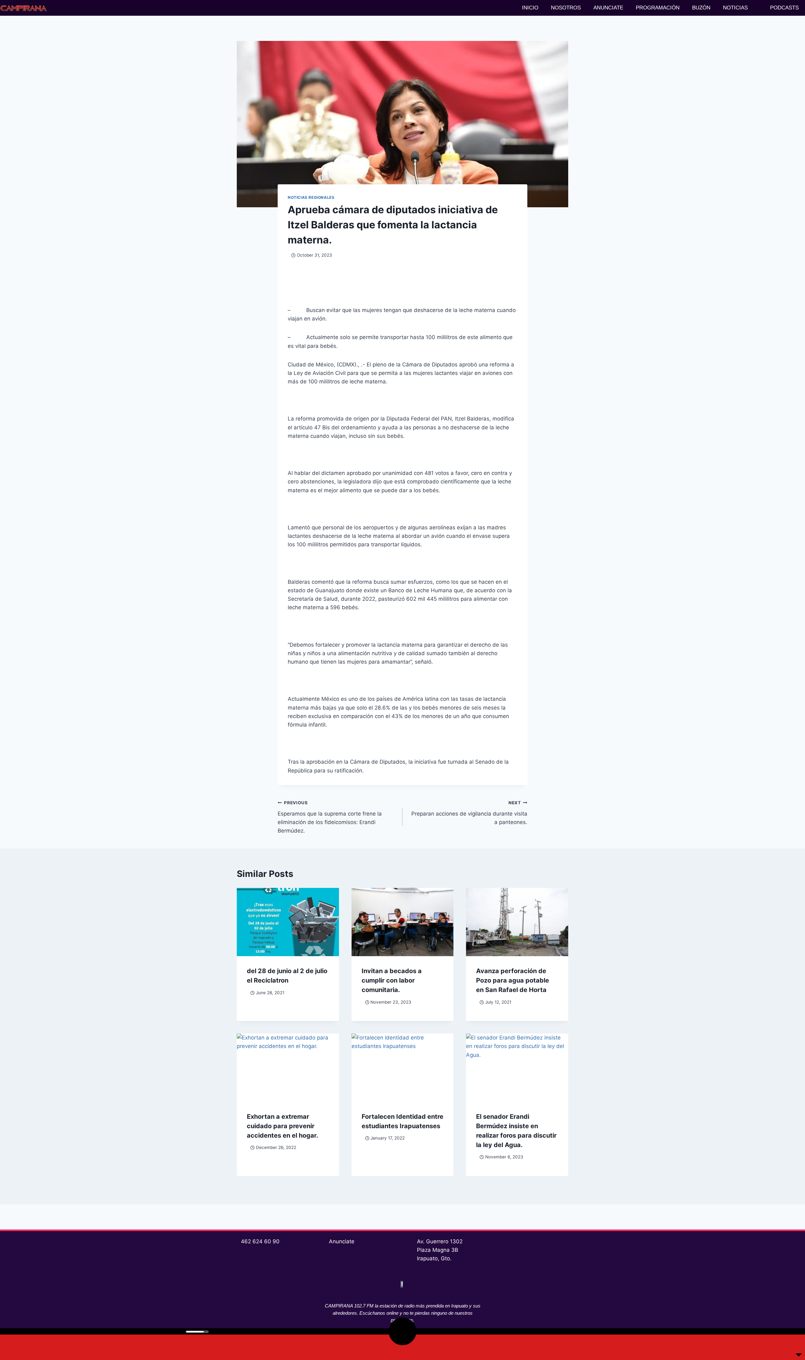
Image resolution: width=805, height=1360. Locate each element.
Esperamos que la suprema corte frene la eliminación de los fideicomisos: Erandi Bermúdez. (330, 817)
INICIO (530, 8)
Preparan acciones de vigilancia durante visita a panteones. (469, 812)
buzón (701, 8)
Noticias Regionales (311, 197)
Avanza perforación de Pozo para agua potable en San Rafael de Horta (512, 980)
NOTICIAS (735, 8)
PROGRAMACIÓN (658, 8)
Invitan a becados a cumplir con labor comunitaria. (392, 980)
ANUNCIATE (608, 8)
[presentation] (288, 922)
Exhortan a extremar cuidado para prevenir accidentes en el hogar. (282, 1126)
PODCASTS (784, 8)
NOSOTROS (566, 8)
